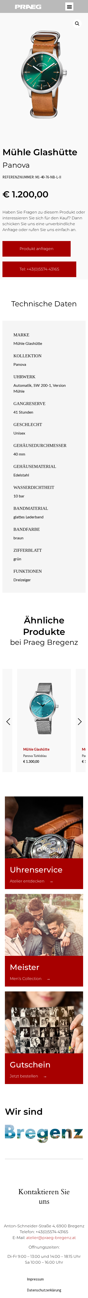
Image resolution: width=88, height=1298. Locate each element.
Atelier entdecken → (31, 881)
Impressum (35, 1279)
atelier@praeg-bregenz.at (51, 1237)
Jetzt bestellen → (28, 1076)
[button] (69, 6)
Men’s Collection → (30, 978)
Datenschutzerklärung (44, 1290)
